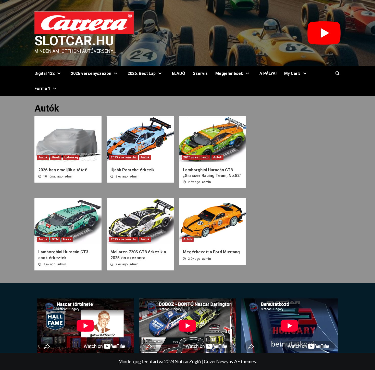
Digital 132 (44, 73)
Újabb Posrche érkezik (132, 170)
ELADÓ (178, 73)
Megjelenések (229, 73)
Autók (43, 157)
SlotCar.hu (74, 41)
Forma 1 (42, 88)
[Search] (337, 73)
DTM (55, 239)
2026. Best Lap (142, 73)
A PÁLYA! (268, 73)
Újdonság (71, 157)
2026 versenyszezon (91, 73)
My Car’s (292, 73)
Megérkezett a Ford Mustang (211, 252)
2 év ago (122, 176)
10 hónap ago (53, 176)
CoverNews (216, 361)
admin (69, 176)
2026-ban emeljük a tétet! (62, 170)
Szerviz (200, 73)
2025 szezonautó (123, 157)
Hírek (56, 157)
